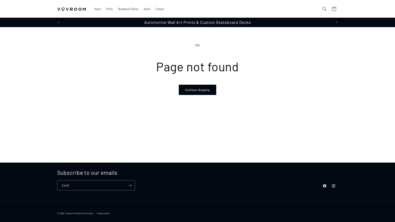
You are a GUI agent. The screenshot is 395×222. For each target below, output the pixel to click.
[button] (324, 9)
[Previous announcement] (58, 22)
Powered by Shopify (83, 213)
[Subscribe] (130, 185)
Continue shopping (197, 90)
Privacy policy (103, 213)
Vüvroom (70, 213)
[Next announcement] (336, 22)
